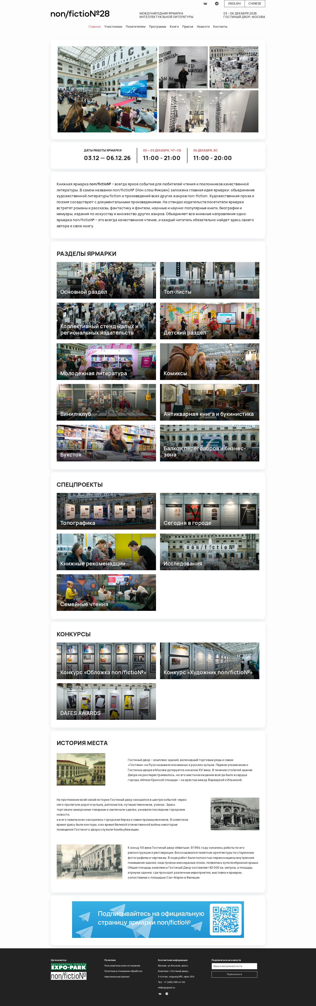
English (234, 3)
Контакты (220, 27)
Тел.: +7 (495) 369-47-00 (171, 982)
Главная (95, 27)
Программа (157, 27)
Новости (203, 27)
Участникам (113, 27)
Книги (174, 27)
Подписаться (234, 974)
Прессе (187, 27)
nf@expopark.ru (166, 987)
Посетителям (135, 27)
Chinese (255, 3)
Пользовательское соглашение (122, 965)
